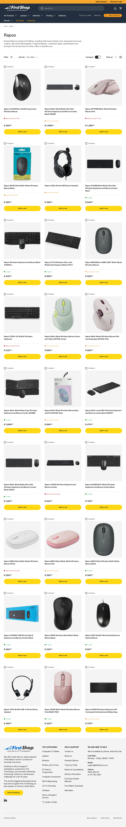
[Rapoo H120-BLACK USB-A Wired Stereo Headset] (22, 687)
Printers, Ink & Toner (50, 765)
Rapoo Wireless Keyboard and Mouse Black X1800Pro (22, 263)
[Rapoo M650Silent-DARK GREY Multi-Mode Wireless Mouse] (103, 240)
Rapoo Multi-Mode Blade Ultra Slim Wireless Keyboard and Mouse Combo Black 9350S (20, 487)
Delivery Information (73, 774)
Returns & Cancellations (74, 770)
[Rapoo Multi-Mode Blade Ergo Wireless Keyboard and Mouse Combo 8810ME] (22, 388)
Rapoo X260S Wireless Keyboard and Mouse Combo (60, 485)
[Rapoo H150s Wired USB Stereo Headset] (63, 164)
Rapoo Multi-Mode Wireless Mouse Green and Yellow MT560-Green (62, 337)
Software (62, 16)
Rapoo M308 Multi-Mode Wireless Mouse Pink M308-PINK (62, 710)
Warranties (69, 790)
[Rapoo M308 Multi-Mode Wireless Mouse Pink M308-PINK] (63, 687)
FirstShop (12, 818)
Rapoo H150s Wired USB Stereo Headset (61, 186)
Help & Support (101, 2)
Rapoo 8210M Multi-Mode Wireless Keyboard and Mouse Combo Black (100, 485)
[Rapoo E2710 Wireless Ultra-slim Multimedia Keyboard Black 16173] (63, 240)
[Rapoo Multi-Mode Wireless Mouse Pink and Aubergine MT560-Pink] (103, 314)
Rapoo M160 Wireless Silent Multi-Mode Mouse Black (61, 636)
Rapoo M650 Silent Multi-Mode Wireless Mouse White (21, 562)
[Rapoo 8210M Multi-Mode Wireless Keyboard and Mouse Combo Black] (103, 463)
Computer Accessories (51, 777)
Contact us (69, 751)
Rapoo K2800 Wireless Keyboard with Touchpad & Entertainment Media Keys (101, 710)
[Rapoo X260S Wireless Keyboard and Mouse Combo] (63, 463)
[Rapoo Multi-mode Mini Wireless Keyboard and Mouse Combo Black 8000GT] (103, 388)
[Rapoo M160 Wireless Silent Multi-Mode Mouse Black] (63, 613)
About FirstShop (13, 793)
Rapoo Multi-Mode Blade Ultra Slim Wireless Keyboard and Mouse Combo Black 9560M (61, 111)
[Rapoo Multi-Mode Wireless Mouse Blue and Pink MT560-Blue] (63, 388)
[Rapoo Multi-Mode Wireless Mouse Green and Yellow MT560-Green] (63, 314)
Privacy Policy (105, 818)
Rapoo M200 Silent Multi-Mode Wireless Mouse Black (21, 187)
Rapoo (11, 26)
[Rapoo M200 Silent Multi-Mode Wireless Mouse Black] (22, 164)
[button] (120, 8)
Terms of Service (92, 818)
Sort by (22, 57)
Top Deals (20, 20)
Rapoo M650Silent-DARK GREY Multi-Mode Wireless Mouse (103, 263)
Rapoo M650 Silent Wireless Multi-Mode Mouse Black (102, 562)
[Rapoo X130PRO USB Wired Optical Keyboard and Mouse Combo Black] (22, 613)
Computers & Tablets (50, 751)
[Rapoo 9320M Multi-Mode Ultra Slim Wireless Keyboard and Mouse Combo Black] (103, 164)
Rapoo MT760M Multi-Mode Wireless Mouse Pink (101, 110)
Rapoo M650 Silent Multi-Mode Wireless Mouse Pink (62, 562)
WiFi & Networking (49, 781)
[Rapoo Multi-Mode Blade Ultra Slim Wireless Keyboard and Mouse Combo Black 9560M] (63, 87)
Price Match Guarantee (74, 786)
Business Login (116, 2)
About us (68, 756)
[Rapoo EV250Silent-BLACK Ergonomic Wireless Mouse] (22, 87)
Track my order (85, 15)
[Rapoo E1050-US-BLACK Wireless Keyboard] (22, 314)
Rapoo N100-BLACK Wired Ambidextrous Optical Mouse (102, 636)
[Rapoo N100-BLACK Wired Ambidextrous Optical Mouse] (103, 613)
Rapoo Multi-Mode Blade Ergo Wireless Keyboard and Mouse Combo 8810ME (20, 411)
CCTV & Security (49, 786)
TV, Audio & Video (49, 802)
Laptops (45, 756)
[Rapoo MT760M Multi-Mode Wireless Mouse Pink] (103, 87)
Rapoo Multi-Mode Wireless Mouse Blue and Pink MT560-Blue (62, 411)
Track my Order (71, 765)
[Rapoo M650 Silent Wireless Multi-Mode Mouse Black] (103, 539)
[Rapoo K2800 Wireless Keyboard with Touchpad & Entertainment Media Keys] (103, 687)
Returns (97, 15)
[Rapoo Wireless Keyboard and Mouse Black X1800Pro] (22, 240)
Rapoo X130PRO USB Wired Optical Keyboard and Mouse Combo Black (18, 636)
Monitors (45, 760)
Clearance (31, 20)
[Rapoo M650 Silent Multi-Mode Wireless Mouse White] (22, 539)
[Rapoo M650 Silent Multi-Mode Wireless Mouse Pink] (63, 539)
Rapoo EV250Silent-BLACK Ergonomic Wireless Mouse (20, 110)
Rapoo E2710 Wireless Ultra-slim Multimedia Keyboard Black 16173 (59, 263)
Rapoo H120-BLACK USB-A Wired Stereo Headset (21, 710)
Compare (89, 57)
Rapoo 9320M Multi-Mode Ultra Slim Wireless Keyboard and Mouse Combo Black (101, 188)
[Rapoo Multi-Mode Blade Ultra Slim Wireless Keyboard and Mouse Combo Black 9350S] (22, 463)
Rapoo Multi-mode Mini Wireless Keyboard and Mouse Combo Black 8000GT (103, 411)
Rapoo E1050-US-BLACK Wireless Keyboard (18, 337)
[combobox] (71, 8)
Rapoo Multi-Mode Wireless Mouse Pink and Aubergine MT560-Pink (102, 337)
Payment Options (71, 760)
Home (5, 26)
